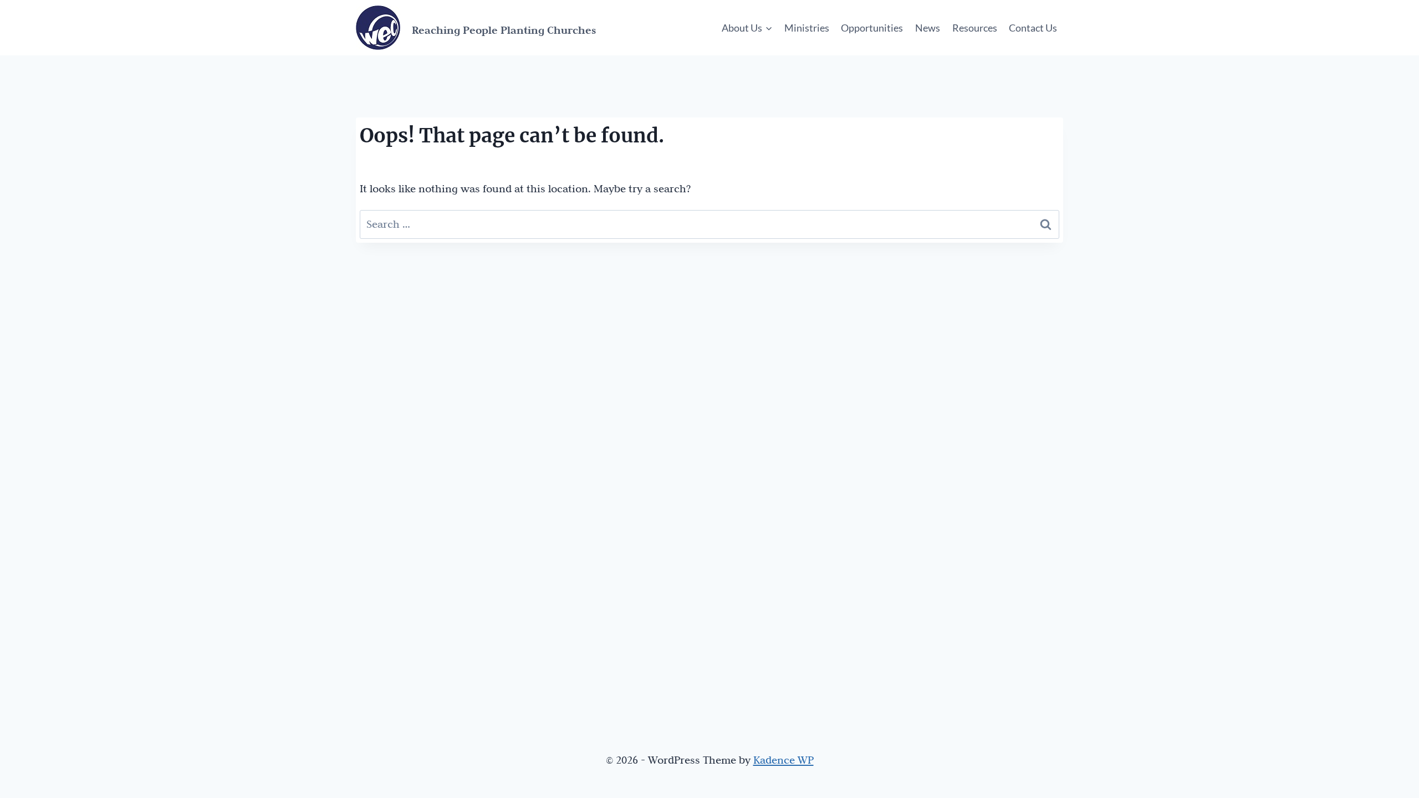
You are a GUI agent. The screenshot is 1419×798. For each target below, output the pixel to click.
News (927, 28)
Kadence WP (783, 759)
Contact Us (1033, 28)
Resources (974, 28)
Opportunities (872, 28)
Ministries (806, 28)
